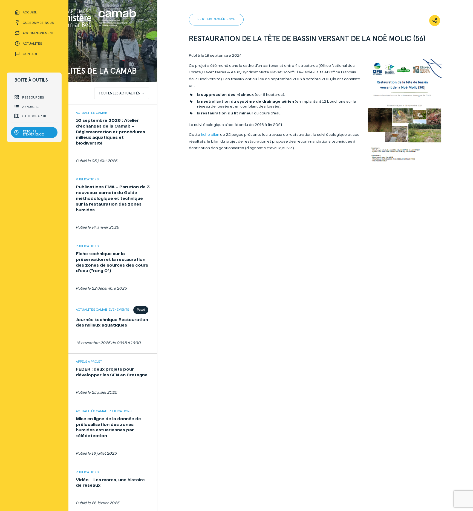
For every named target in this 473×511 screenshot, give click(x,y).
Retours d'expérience (216, 19)
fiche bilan (210, 135)
